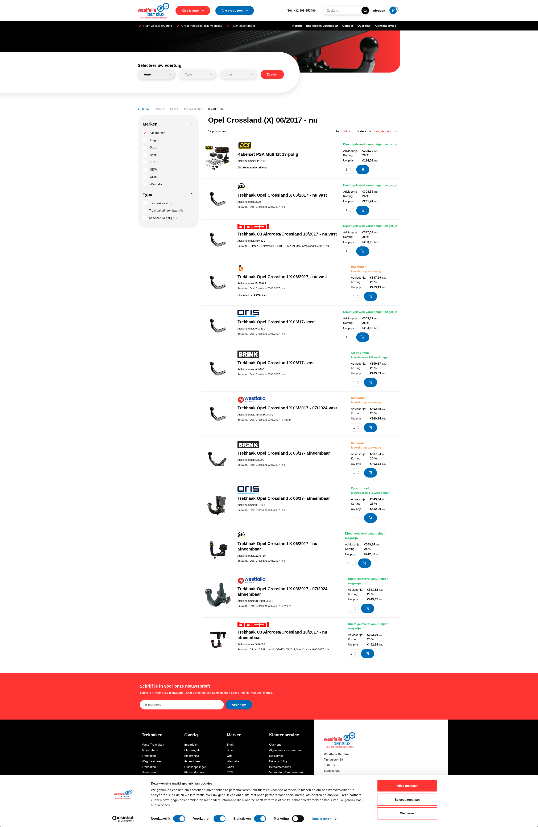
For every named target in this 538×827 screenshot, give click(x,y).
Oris (229, 755)
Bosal (153, 147)
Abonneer (239, 704)
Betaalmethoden (280, 767)
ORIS (153, 177)
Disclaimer (276, 755)
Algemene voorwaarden (285, 750)
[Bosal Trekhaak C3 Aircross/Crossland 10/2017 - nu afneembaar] (218, 640)
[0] (392, 10)
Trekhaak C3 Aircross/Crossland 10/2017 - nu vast (287, 234)
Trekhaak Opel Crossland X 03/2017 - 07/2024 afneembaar (282, 591)
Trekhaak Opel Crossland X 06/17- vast (276, 322)
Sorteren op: (365, 131)
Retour (297, 25)
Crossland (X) (192, 109)
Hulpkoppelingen (195, 767)
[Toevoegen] (362, 169)
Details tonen (321, 818)
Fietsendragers (194, 772)
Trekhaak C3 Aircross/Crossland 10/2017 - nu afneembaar (282, 635)
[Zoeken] (365, 11)
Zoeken (272, 74)
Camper (347, 25)
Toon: (339, 131)
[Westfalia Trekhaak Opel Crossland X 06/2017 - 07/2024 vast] (218, 414)
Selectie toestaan (407, 799)
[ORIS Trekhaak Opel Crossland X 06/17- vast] (218, 326)
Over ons (364, 25)
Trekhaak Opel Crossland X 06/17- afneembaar (283, 453)
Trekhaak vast (160, 203)
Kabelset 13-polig (163, 218)
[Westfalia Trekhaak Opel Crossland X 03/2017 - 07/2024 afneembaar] (218, 595)
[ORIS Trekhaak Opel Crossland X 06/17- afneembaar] (218, 504)
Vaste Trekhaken (153, 744)
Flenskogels (192, 750)
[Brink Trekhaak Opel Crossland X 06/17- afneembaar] (218, 459)
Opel (173, 109)
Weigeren (407, 813)
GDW (153, 169)
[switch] (219, 818)
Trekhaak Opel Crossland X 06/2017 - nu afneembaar (277, 546)
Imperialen (191, 744)
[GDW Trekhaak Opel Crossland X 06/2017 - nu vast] (218, 199)
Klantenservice (385, 25)
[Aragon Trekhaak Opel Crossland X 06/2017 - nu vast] (218, 283)
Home (158, 109)
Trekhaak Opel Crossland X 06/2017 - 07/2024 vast (287, 408)
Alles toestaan (407, 785)
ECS (230, 772)
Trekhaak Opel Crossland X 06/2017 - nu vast (282, 195)
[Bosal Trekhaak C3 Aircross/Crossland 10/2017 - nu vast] (218, 240)
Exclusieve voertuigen (322, 25)
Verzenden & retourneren (286, 772)
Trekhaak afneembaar (166, 210)
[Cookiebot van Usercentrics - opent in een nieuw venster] (123, 819)
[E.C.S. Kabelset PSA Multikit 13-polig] (218, 158)
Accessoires (192, 761)
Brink (153, 154)
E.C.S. (153, 162)
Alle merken (157, 132)
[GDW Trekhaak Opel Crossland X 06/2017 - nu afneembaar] (218, 549)
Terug (145, 109)
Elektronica (191, 755)
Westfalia (155, 184)
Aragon (154, 140)
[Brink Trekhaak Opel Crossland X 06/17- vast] (218, 369)
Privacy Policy (278, 761)
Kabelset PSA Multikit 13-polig (267, 154)
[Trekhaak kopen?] (153, 10)
